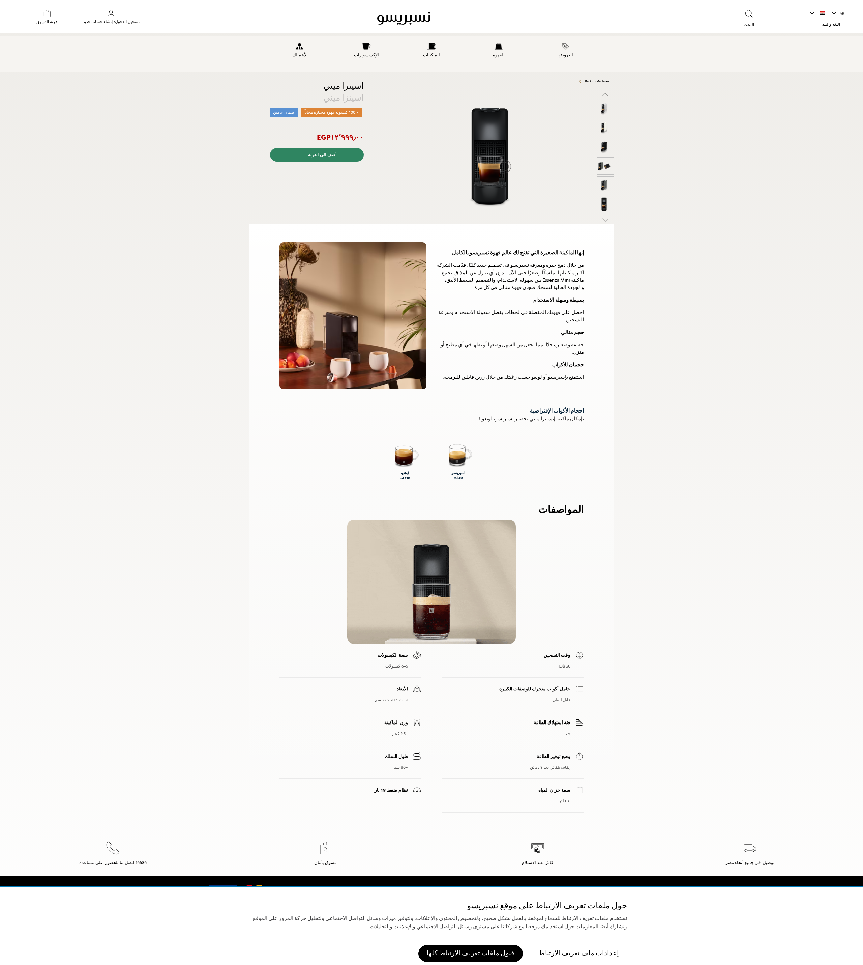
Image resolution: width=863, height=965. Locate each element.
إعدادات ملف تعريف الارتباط (579, 953)
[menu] (431, 54)
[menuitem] (565, 49)
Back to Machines (597, 81)
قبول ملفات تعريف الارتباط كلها (470, 953)
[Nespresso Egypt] (491, 19)
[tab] (612, 227)
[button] (838, 13)
